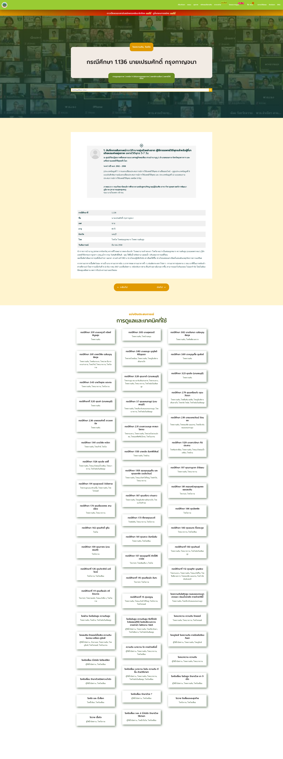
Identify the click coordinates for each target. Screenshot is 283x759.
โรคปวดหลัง (90, 598)
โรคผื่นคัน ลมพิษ (187, 400)
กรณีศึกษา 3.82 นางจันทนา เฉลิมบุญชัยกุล (187, 334)
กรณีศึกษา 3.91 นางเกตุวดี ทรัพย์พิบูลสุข (95, 334)
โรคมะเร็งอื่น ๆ (101, 598)
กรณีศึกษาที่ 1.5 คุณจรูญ (141, 597)
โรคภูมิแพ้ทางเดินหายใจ (144, 500)
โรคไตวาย (106, 386)
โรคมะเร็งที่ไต (195, 573)
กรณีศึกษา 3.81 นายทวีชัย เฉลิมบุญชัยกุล (95, 356)
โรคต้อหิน (132, 522)
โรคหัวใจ (153, 478)
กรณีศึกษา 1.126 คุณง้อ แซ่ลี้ (96, 461)
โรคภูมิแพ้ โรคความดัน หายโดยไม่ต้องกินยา (187, 636)
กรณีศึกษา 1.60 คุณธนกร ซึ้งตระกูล (187, 527)
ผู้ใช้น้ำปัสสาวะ (85, 642)
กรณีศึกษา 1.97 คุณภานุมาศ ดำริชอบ (187, 467)
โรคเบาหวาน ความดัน (187, 657)
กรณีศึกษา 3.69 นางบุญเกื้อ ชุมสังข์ (187, 354)
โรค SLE (82, 598)
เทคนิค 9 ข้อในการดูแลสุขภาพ (137, 76)
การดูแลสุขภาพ (118, 76)
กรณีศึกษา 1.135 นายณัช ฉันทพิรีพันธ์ (141, 451)
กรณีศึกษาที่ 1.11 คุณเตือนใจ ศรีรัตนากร (95, 592)
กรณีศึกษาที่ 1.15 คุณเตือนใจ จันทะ (141, 577)
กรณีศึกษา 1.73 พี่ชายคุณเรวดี (141, 517)
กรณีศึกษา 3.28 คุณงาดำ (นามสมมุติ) (141, 376)
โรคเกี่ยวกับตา (152, 629)
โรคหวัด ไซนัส (184, 403)
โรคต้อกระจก (94, 361)
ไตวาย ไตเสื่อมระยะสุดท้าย (187, 698)
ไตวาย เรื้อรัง (96, 717)
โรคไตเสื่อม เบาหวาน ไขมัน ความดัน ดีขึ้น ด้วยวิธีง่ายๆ (141, 670)
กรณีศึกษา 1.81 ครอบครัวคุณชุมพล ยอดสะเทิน (187, 488)
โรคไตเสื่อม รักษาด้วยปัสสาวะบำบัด (95, 679)
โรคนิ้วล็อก (91, 702)
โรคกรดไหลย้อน (131, 358)
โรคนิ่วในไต (142, 720)
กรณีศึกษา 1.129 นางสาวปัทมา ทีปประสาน (187, 444)
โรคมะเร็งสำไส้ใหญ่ (142, 478)
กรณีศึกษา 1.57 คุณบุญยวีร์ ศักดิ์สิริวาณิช (141, 557)
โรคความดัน (138, 46)
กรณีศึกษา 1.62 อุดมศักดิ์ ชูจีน (95, 527)
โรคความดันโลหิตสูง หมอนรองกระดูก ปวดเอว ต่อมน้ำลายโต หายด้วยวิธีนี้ (187, 595)
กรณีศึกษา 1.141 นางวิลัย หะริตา (95, 442)
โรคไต (148, 46)
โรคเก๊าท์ (92, 364)
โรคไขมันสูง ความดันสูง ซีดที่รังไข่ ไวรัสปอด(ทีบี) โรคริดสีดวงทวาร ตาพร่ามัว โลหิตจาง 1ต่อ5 (141, 622)
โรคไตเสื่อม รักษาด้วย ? (141, 694)
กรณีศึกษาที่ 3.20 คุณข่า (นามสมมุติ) (95, 401)
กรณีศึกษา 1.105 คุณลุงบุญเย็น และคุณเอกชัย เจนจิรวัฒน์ (141, 472)
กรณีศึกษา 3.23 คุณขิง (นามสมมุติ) (187, 373)
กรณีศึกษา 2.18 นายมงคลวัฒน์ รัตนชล (187, 419)
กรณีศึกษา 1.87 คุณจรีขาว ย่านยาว (141, 495)
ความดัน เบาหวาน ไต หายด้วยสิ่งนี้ (141, 647)
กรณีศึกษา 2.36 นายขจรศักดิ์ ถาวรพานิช (95, 422)
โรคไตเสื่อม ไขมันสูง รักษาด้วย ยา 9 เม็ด (187, 678)
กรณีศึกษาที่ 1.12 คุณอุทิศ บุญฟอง (187, 568)
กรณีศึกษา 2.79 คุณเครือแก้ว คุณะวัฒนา (187, 394)
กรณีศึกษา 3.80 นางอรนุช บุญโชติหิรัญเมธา (141, 353)
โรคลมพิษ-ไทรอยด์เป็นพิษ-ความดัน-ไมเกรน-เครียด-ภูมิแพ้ (95, 636)
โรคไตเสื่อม (100, 576)
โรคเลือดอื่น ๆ (142, 563)
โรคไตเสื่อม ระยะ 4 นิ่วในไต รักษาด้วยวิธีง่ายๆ (141, 715)
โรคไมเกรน (103, 645)
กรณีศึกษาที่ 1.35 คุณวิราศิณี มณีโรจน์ (95, 570)
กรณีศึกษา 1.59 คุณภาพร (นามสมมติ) (95, 548)
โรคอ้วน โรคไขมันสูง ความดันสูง (95, 616)
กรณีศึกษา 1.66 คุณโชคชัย (187, 508)
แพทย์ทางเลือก (156, 76)
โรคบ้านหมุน (146, 336)
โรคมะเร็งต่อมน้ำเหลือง (97, 466)
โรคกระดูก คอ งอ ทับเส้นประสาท (136, 381)
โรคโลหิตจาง (134, 632)
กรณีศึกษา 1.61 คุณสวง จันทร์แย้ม (141, 536)
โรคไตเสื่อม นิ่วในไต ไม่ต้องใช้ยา (96, 660)
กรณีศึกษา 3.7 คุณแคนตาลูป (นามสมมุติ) (141, 403)
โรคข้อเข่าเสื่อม (175, 450)
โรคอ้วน (93, 620)
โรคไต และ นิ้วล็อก (95, 698)
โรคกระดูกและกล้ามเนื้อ (89, 488)
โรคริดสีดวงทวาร (192, 339)
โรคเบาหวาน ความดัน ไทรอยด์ (187, 616)
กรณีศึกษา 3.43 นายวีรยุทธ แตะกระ (96, 382)
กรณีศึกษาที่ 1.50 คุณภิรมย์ (187, 546)
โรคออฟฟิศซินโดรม (138, 437)
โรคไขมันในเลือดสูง (98, 469)
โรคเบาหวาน (101, 364)
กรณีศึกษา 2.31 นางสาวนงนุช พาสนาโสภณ (141, 428)
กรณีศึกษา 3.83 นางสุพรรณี (141, 332)
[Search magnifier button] (210, 90)
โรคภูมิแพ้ (198, 642)
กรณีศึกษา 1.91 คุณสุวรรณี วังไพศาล (96, 483)
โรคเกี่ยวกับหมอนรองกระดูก (144, 409)
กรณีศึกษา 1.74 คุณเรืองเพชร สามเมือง (95, 507)
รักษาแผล (94, 642)
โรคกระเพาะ (153, 381)
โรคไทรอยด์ (93, 645)
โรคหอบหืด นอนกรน (187, 425)
